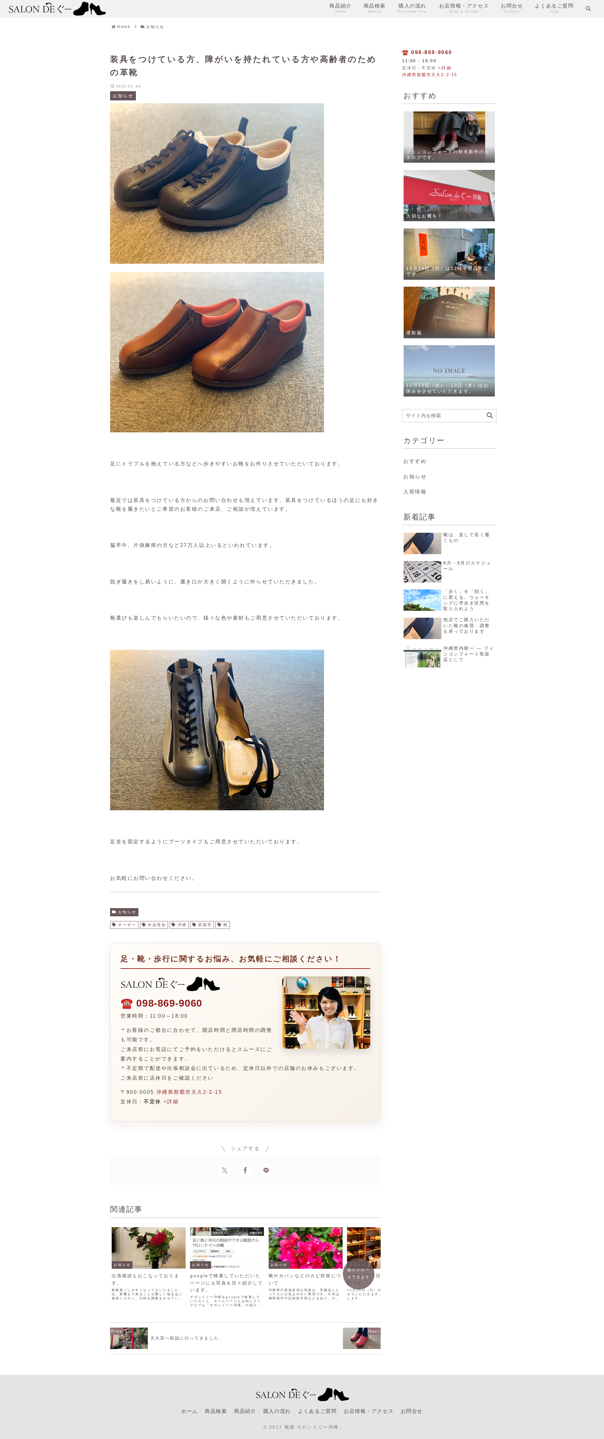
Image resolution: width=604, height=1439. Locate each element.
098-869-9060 (169, 1003)
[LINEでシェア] (266, 1170)
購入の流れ (277, 1411)
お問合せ (412, 1411)
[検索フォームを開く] (588, 8)
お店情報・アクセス (369, 1411)
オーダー (127, 925)
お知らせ (127, 912)
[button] (489, 415)
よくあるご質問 (317, 1411)
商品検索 (216, 1411)
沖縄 (182, 925)
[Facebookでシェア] (245, 1170)
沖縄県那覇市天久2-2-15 (189, 1092)
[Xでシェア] (224, 1170)
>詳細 (171, 1101)
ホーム (189, 1411)
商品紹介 (245, 1411)
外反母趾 (157, 925)
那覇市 (205, 925)
